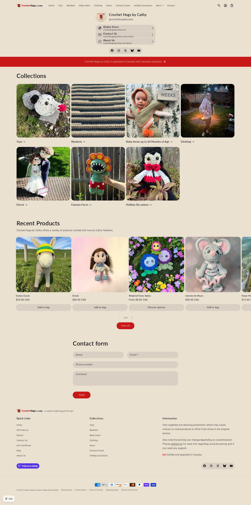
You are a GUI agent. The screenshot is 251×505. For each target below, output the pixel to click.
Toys (19, 141)
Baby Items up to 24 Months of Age (147, 141)
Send (81, 395)
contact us (176, 444)
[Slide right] (132, 317)
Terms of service (96, 490)
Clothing (186, 141)
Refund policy (66, 490)
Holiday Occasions (137, 204)
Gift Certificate (24, 445)
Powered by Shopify (50, 490)
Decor (20, 204)
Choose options (156, 307)
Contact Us (22, 440)
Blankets (76, 141)
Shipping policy (112, 490)
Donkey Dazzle (23, 296)
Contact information (129, 490)
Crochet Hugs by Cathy (32, 490)
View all (125, 325)
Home (19, 425)
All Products (22, 430)
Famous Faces (79, 204)
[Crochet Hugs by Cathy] (30, 6)
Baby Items (95, 435)
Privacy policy (80, 490)
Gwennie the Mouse (194, 296)
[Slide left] (119, 317)
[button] (159, 5)
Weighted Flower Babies (140, 296)
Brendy (75, 296)
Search (20, 435)
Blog (19, 450)
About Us (21, 455)
